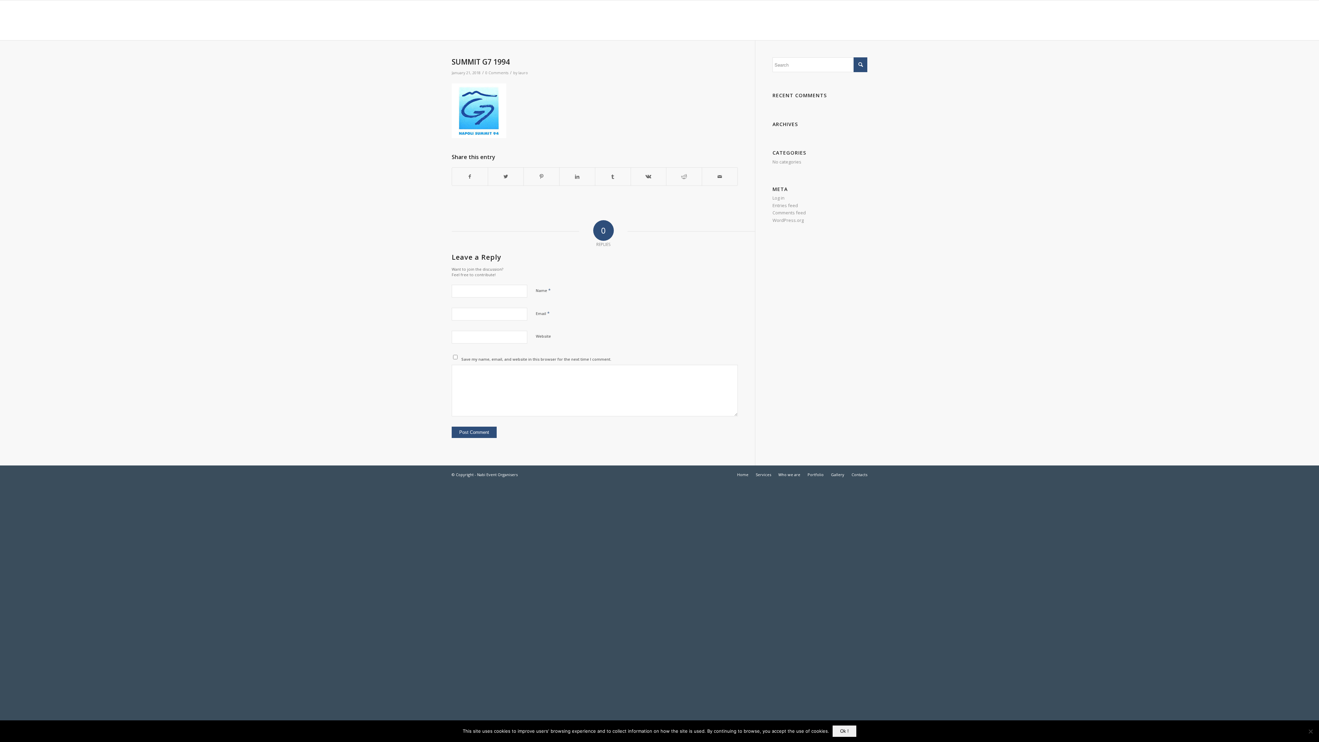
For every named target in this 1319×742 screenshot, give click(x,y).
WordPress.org (788, 220)
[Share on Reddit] (684, 177)
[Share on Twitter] (505, 177)
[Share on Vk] (648, 177)
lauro (523, 72)
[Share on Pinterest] (541, 177)
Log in (779, 198)
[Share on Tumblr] (613, 177)
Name (543, 290)
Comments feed (789, 213)
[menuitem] (681, 20)
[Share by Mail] (719, 177)
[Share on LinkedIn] (577, 177)
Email (543, 313)
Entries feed (785, 205)
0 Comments (496, 72)
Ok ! (844, 731)
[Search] (860, 20)
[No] (1310, 731)
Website (543, 336)
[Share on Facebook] (470, 177)
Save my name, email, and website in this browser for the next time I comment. (536, 359)
